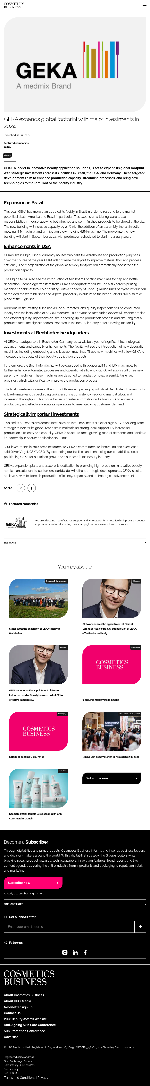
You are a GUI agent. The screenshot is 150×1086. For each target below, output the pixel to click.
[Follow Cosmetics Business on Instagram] (65, 954)
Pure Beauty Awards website (25, 1019)
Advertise (11, 1037)
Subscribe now (97, 778)
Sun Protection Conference (24, 1031)
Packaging (135, 647)
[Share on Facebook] (32, 488)
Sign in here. (37, 893)
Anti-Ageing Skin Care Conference (30, 1025)
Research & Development (56, 581)
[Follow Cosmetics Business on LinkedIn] (75, 954)
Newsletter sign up (18, 1007)
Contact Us (12, 1013)
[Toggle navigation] (144, 5)
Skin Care (62, 771)
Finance (7, 155)
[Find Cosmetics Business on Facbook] (85, 954)
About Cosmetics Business (24, 995)
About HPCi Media (17, 1001)
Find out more (13, 904)
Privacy (43, 1078)
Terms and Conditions (19, 1078)
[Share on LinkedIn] (21, 488)
